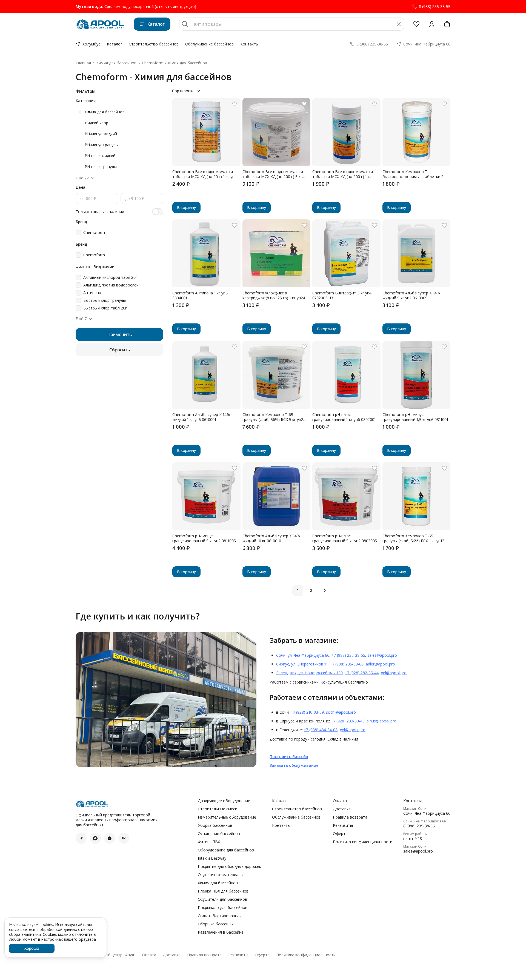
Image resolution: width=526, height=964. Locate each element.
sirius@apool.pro (381, 721)
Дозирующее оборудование (224, 800)
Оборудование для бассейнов (226, 850)
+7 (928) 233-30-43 (348, 721)
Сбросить (119, 350)
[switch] (157, 211)
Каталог (156, 24)
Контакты (249, 44)
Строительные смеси (217, 809)
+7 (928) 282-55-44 (362, 672)
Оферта (340, 833)
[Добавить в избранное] (234, 104)
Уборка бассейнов (215, 825)
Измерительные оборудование (227, 817)
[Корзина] (447, 24)
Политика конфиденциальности (362, 841)
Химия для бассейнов (116, 63)
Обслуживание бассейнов (209, 44)
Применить (119, 334)
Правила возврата (350, 817)
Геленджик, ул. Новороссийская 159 (309, 672)
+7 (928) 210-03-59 (307, 712)
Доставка (342, 809)
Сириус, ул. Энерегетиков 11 (302, 664)
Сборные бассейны (215, 924)
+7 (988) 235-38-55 (348, 655)
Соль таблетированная (220, 915)
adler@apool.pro (380, 664)
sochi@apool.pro (341, 712)
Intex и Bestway (212, 858)
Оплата (340, 800)
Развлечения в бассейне (221, 932)
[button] (416, 24)
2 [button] (311, 590)
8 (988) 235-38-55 (419, 826)
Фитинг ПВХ (209, 841)
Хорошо (31, 948)
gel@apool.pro (394, 672)
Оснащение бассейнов (219, 833)
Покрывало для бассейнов (222, 907)
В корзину (186, 207)
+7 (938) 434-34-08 (321, 729)
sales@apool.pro (382, 655)
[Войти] (431, 24)
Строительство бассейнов (154, 44)
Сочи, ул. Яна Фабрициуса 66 (302, 655)
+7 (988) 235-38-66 (347, 664)
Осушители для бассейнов (222, 899)
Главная (83, 63)
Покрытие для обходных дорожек (229, 866)
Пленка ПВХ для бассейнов (223, 891)
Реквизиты (343, 825)
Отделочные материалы (220, 874)
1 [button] (298, 590)
